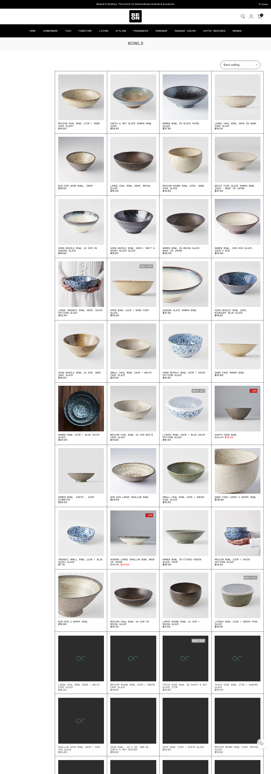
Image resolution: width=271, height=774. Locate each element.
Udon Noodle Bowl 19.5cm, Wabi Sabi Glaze (79, 374)
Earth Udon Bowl (226, 434)
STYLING (121, 31)
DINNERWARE (50, 31)
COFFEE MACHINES (214, 31)
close (8, 4)
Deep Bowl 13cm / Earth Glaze (183, 746)
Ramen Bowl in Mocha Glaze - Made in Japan (183, 249)
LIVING (103, 31)
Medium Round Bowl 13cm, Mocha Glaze (236, 748)
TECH (68, 31)
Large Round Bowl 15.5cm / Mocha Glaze (181, 623)
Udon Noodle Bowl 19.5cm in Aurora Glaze (77, 249)
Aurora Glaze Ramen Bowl (180, 310)
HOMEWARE (161, 31)
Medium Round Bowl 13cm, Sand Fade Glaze (183, 187)
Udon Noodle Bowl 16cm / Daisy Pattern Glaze (184, 374)
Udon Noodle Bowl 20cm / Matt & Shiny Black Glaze (132, 249)
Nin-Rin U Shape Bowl (73, 621)
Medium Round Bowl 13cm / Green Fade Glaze (132, 685)
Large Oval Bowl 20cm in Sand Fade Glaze (235, 125)
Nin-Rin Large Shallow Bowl (129, 497)
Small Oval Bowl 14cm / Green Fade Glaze (183, 498)
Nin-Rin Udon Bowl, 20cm (75, 185)
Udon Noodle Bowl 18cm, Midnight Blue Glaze (231, 312)
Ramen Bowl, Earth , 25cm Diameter (76, 498)
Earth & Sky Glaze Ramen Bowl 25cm (131, 125)
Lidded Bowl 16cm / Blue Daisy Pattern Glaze (184, 436)
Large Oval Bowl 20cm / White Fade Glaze (79, 685)
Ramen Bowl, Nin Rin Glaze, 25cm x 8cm (234, 249)
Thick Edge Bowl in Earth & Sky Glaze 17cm (185, 685)
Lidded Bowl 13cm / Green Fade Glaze (236, 623)
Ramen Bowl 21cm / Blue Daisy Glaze (79, 436)
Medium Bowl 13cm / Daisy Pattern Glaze (232, 561)
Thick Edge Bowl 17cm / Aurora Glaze (236, 685)
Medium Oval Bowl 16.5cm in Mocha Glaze (129, 623)
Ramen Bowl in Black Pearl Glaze (181, 125)
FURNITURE (85, 31)
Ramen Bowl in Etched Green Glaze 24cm (182, 561)
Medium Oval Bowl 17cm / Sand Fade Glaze (79, 125)
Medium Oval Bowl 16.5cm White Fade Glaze (131, 436)
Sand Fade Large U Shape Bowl (235, 497)
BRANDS (237, 31)
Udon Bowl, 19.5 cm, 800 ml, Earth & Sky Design (130, 748)
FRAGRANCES (140, 31)
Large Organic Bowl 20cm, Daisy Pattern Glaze (80, 312)
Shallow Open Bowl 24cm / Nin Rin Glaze (79, 748)
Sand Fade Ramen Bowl (229, 372)
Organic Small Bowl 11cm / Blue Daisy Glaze (80, 561)
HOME (33, 31)
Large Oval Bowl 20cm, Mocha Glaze (130, 187)
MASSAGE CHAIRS (185, 31)
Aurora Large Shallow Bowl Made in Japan (132, 561)
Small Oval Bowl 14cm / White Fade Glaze (131, 374)
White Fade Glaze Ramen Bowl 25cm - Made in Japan (235, 187)
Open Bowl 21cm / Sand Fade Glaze (129, 312)
